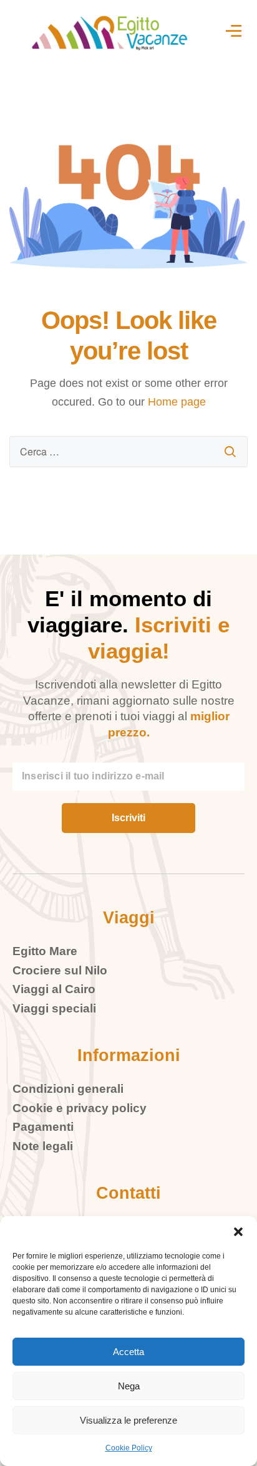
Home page (177, 402)
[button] (238, 1232)
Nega (129, 1386)
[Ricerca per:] (128, 451)
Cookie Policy (128, 1448)
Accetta (128, 1351)
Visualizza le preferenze (128, 1420)
